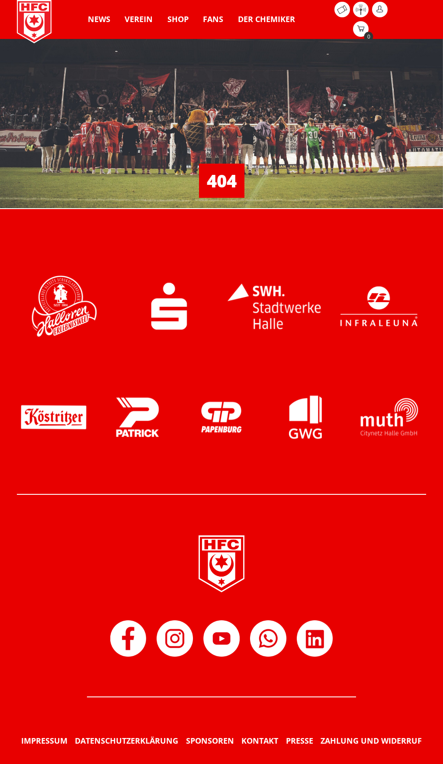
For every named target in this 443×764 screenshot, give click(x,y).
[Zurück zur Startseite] (34, 21)
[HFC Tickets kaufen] (342, 14)
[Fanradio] (361, 14)
